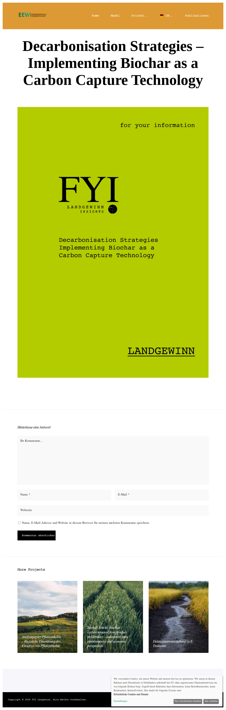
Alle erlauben (211, 701)
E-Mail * (123, 495)
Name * (25, 495)
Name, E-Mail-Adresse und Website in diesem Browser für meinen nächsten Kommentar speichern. (86, 523)
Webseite (26, 510)
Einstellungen (120, 701)
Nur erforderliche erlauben (187, 701)
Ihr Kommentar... (31, 441)
